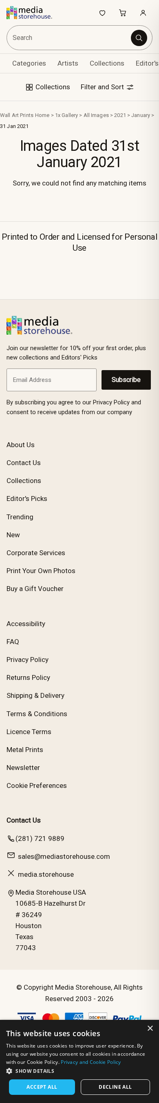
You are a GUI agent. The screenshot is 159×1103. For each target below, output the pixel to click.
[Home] (34, 12)
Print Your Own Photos (41, 571)
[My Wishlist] (102, 12)
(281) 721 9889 (39, 838)
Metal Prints (25, 750)
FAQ (13, 642)
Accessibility (26, 624)
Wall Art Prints (16, 115)
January (140, 115)
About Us (21, 445)
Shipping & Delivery (35, 695)
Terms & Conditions (37, 714)
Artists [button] (67, 63)
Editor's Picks (27, 498)
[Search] (139, 38)
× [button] (150, 1029)
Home (42, 115)
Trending (20, 517)
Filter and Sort (103, 87)
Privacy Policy (28, 659)
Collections (107, 63)
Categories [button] (29, 63)
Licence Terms (29, 732)
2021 (120, 115)
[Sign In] (143, 12)
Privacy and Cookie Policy (91, 1062)
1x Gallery (66, 115)
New (13, 535)
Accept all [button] (41, 1086)
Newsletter (23, 767)
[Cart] (122, 12)
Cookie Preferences (37, 785)
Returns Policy (28, 677)
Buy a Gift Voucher (35, 589)
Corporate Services (36, 553)
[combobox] (69, 38)
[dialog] (79, 1061)
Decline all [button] (115, 1086)
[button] (79, 1071)
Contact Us (24, 463)
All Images (96, 115)
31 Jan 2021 (14, 126)
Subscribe (126, 380)
